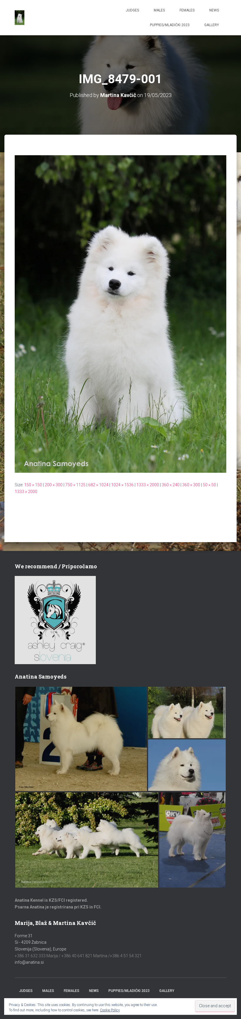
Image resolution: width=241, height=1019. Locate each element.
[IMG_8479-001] (120, 313)
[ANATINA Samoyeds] (19, 17)
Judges (132, 10)
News (214, 10)
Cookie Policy (110, 1010)
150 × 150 (33, 484)
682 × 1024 (98, 484)
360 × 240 (171, 484)
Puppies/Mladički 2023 (170, 25)
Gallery (211, 25)
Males (159, 10)
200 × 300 (54, 484)
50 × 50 (209, 484)
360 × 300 (191, 484)
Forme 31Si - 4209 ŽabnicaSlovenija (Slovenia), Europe (40, 942)
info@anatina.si (29, 962)
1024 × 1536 (122, 484)
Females (187, 10)
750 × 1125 (75, 484)
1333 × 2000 (147, 484)
